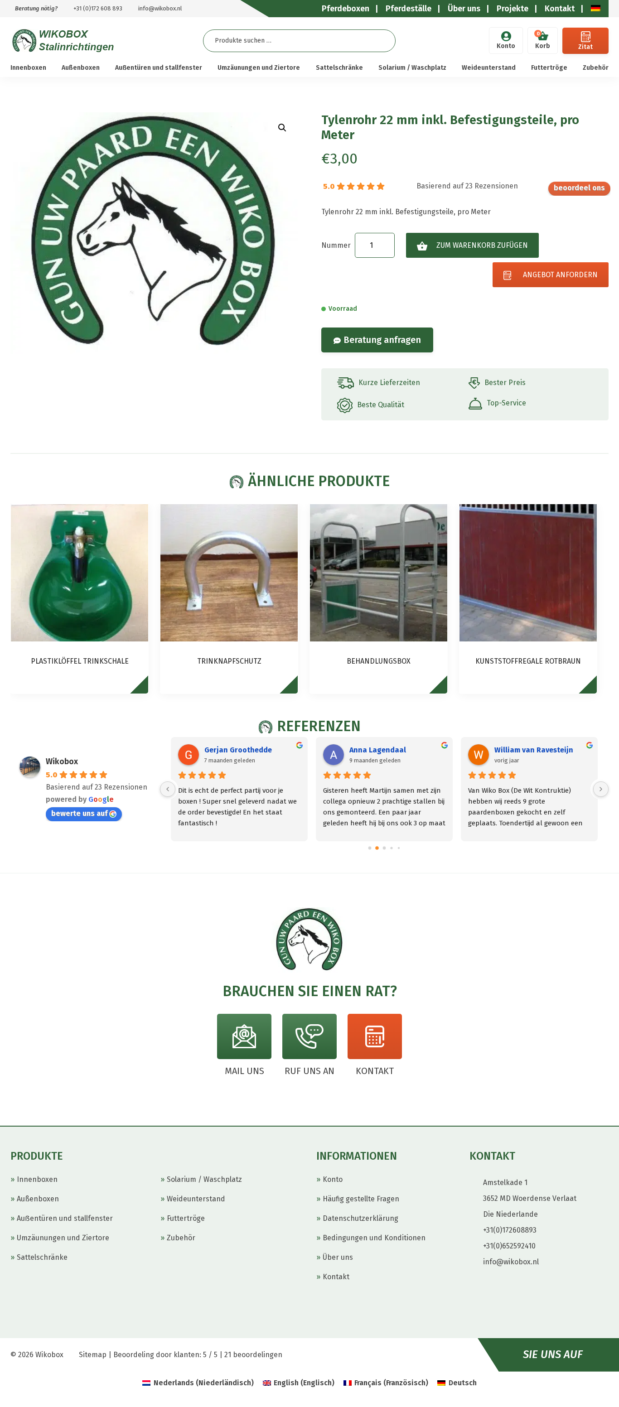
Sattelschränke (339, 68)
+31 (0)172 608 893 (97, 8)
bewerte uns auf (579, 189)
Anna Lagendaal (377, 750)
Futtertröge (549, 68)
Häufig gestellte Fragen (361, 1199)
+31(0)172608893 (510, 1230)
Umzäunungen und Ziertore (259, 68)
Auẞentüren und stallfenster (158, 68)
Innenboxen (28, 68)
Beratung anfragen (382, 339)
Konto (506, 46)
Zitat (585, 47)
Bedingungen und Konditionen (374, 1238)
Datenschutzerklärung (360, 1218)
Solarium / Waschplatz (412, 68)
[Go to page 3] (391, 848)
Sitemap (92, 1354)
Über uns (338, 1257)
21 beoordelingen (253, 1354)
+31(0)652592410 (509, 1246)
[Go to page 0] (370, 847)
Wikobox (62, 761)
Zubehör (596, 68)
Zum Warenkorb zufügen (482, 245)
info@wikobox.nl (160, 8)
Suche (381, 40)
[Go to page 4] (399, 848)
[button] (282, 128)
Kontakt (336, 1276)
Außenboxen (81, 68)
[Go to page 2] (384, 847)
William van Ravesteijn (533, 750)
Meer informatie (143, 689)
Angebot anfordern (560, 274)
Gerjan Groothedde (238, 750)
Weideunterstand (489, 68)
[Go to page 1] (377, 848)
